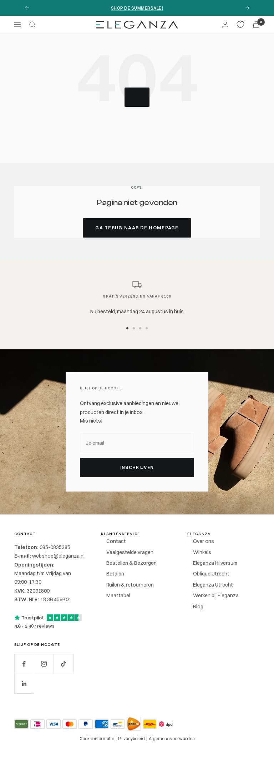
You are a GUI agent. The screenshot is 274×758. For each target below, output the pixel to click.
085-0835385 (55, 547)
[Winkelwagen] (256, 24)
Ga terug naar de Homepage (137, 227)
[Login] (225, 24)
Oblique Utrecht (211, 573)
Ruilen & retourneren (130, 585)
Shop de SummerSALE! (137, 8)
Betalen (115, 573)
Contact (116, 541)
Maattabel (118, 595)
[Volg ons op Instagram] (44, 664)
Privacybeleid (131, 738)
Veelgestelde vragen (129, 552)
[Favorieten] (240, 24)
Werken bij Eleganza (216, 595)
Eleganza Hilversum (215, 563)
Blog (198, 606)
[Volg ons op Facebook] (24, 664)
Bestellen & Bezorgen (131, 563)
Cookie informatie (97, 738)
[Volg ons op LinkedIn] (24, 683)
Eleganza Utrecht (213, 585)
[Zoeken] (32, 24)
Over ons (203, 541)
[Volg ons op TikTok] (63, 664)
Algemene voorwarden (172, 738)
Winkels (202, 552)
